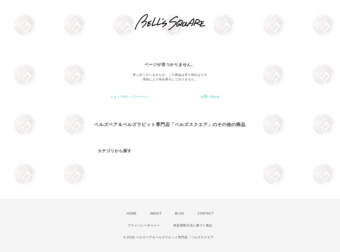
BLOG (179, 213)
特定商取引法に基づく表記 (192, 225)
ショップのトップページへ (129, 96)
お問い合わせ (210, 96)
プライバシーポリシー (144, 225)
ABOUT (156, 213)
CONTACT (206, 213)
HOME (132, 213)
